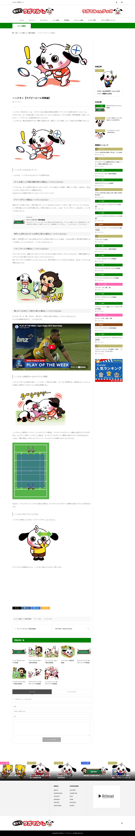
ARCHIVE (56, 802)
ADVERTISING (58, 793)
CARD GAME (57, 805)
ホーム (22, 20)
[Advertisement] (51, 587)
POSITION (73, 802)
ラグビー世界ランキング (108, 20)
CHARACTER (73, 793)
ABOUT (56, 790)
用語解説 (66, 20)
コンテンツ (32, 20)
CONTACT (57, 796)
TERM (71, 799)
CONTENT (73, 790)
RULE (71, 796)
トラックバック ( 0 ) (71, 691)
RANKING (57, 799)
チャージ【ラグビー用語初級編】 (36, 220)
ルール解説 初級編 (26, 619)
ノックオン (38, 619)
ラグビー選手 (92, 20)
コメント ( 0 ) (32, 691)
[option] (13, 771)
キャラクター (44, 20)
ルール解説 (56, 20)
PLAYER (72, 805)
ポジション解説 (78, 20)
